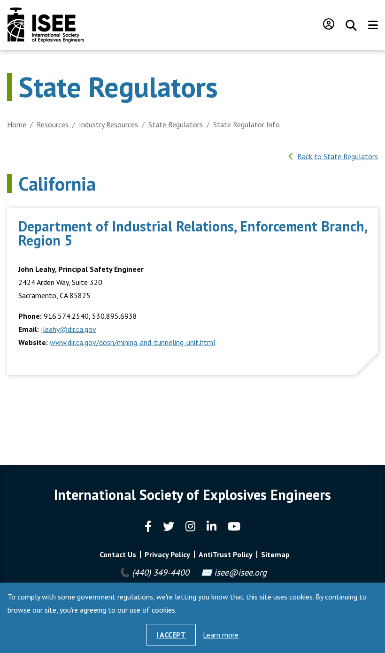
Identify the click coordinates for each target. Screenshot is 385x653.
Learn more (221, 634)
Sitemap (275, 554)
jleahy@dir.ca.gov (68, 329)
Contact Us (118, 554)
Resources (53, 124)
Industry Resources (108, 124)
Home (16, 124)
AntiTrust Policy (226, 554)
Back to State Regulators (337, 156)
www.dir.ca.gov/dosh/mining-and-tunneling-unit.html (133, 342)
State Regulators (175, 124)
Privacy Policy (167, 554)
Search (351, 25)
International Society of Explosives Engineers (46, 25)
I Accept (171, 634)
